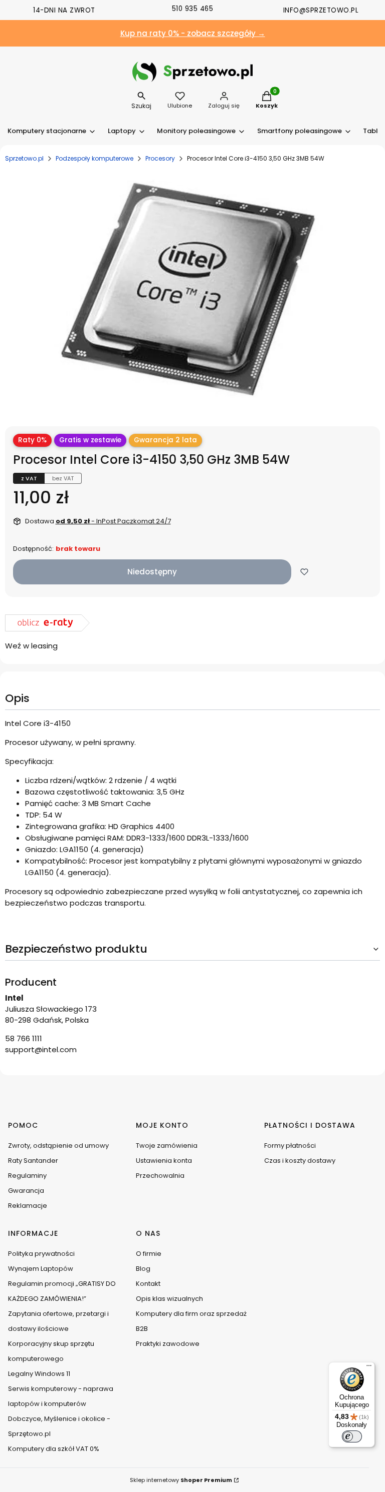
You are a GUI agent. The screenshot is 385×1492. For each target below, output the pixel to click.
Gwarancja (26, 1190)
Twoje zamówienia (167, 1145)
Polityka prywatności (41, 1253)
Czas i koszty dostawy (299, 1160)
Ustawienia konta (164, 1160)
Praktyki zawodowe (168, 1343)
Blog (143, 1268)
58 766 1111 (23, 1038)
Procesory (160, 158)
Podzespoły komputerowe (94, 158)
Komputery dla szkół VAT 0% (53, 1448)
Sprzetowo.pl (24, 158)
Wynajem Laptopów (40, 1268)
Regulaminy (27, 1175)
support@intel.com (41, 1049)
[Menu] (369, 1368)
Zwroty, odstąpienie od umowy (58, 1145)
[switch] (352, 1436)
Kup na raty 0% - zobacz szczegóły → (192, 33)
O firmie (148, 1253)
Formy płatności (290, 1145)
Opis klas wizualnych (169, 1298)
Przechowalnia (160, 1175)
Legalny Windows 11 (39, 1373)
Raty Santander (33, 1160)
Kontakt (148, 1283)
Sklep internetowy (181, 1480)
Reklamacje (27, 1205)
